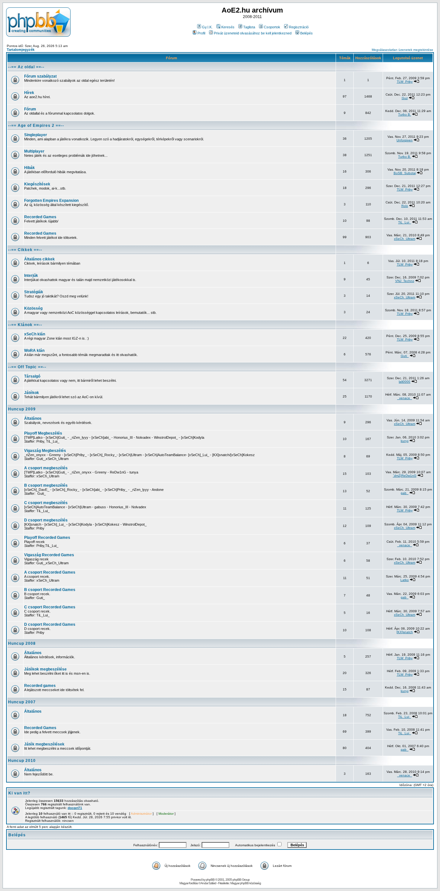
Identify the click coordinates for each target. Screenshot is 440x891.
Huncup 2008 (22, 643)
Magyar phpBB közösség (245, 883)
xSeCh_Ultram (404, 238)
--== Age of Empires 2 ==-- (36, 125)
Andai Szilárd (208, 883)
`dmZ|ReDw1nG (404, 475)
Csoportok (272, 27)
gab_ (404, 493)
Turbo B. (404, 114)
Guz (405, 98)
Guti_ (405, 356)
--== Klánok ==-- (25, 325)
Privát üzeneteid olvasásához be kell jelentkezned (253, 33)
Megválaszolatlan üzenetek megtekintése (402, 50)
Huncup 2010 (22, 760)
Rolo (404, 206)
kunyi (404, 441)
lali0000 (404, 381)
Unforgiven (405, 140)
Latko (404, 580)
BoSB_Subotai (405, 173)
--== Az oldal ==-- (26, 67)
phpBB (210, 879)
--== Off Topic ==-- (27, 367)
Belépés (306, 33)
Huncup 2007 (22, 702)
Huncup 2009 (22, 409)
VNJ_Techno (404, 281)
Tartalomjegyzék (20, 50)
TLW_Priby (405, 81)
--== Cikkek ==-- (25, 250)
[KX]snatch (405, 632)
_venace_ (404, 398)
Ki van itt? (19, 793)
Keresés (227, 27)
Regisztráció (299, 27)
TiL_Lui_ (404, 222)
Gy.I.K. (207, 27)
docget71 (75, 808)
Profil (201, 33)
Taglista (249, 27)
